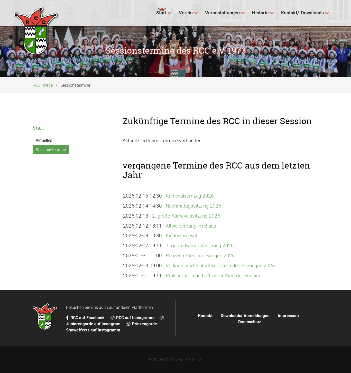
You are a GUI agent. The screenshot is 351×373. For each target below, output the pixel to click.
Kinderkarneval (181, 235)
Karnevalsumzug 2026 (190, 195)
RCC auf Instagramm (135, 317)
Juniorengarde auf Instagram (94, 324)
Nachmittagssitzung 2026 (193, 205)
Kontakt (205, 315)
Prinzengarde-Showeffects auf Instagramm (112, 327)
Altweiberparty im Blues (191, 225)
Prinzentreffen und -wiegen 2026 (200, 255)
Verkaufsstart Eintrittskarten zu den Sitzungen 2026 (220, 265)
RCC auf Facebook (87, 317)
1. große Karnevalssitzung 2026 (200, 245)
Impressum (288, 315)
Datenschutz (249, 322)
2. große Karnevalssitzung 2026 (186, 215)
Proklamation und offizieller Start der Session (213, 275)
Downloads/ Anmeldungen (245, 315)
